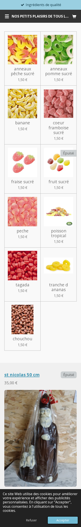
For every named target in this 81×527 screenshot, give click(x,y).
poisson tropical (58, 233)
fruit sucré (58, 181)
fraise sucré (22, 181)
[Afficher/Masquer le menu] (7, 16)
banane (22, 122)
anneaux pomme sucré (58, 71)
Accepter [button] (62, 520)
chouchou (22, 338)
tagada (22, 284)
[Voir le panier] (74, 16)
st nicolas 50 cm (22, 374)
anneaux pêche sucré (22, 71)
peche (23, 231)
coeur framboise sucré (58, 127)
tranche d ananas (58, 287)
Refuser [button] (31, 520)
